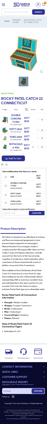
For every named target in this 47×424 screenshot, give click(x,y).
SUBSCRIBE (38, 391)
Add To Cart (15, 158)
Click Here (5, 384)
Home (6, 21)
